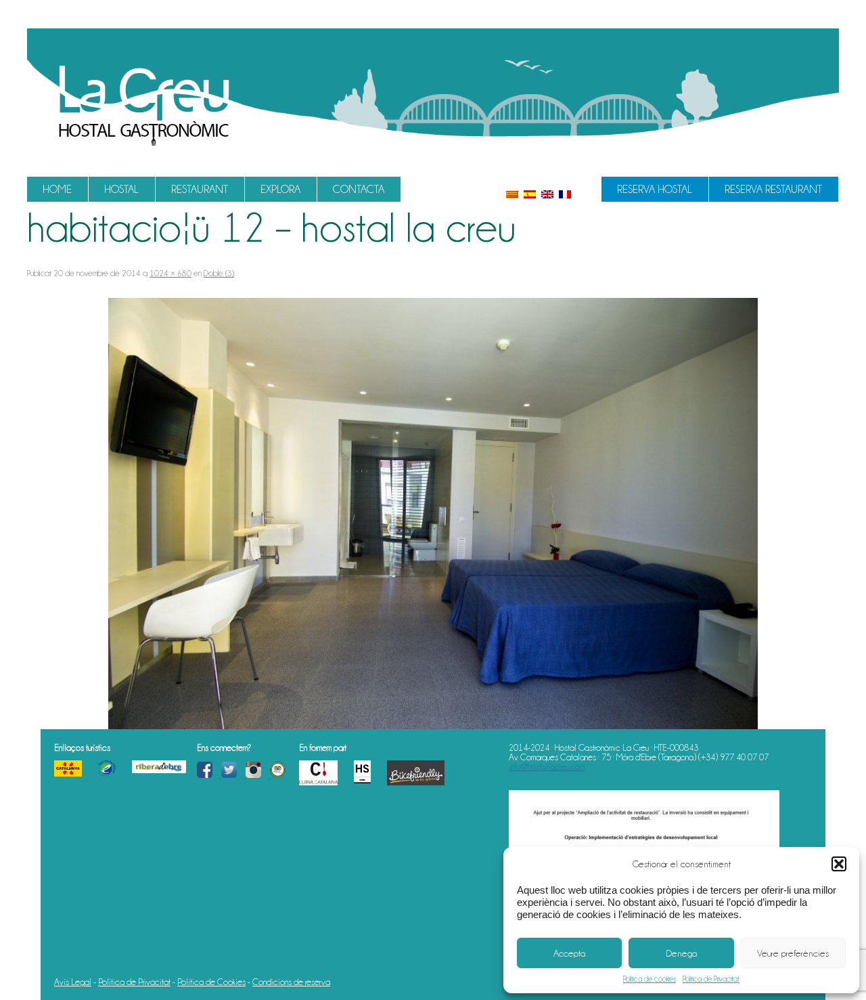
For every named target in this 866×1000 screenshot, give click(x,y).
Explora (280, 189)
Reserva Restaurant (773, 189)
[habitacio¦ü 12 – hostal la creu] (433, 514)
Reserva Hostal (654, 189)
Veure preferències (793, 953)
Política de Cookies (211, 981)
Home (57, 189)
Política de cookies (649, 979)
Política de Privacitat (711, 979)
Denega (681, 953)
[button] (839, 864)
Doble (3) (219, 273)
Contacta (358, 189)
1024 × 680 (170, 273)
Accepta (569, 953)
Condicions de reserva (291, 981)
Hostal (121, 189)
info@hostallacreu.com (547, 766)
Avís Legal (72, 981)
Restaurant (199, 189)
